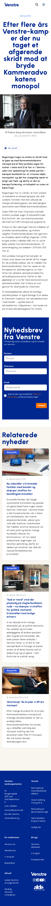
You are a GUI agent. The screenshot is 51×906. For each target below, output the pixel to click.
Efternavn (9, 366)
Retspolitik (25, 15)
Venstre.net (10, 844)
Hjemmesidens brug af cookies (38, 819)
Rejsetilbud (10, 863)
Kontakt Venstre (12, 814)
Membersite (10, 850)
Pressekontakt (37, 859)
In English (35, 853)
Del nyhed (12, 148)
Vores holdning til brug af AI (38, 801)
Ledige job (36, 827)
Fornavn (8, 353)
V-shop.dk (9, 857)
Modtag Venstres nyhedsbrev (10, 892)
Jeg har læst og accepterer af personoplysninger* (24, 395)
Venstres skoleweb (35, 845)
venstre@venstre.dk (12, 810)
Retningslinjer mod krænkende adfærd (38, 791)
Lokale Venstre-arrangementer (12, 881)
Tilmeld (41, 405)
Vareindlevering (12, 818)
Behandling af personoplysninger (38, 810)
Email (6, 382)
